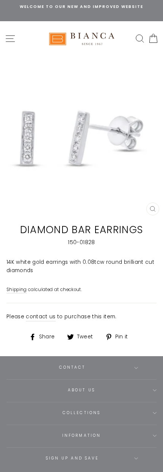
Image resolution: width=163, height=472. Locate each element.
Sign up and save (72, 458)
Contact (72, 367)
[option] (81, 7)
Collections (81, 413)
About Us (81, 390)
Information (81, 435)
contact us (40, 316)
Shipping (16, 290)
